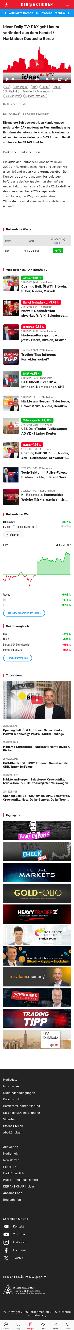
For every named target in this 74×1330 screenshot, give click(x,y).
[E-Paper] (31, 1325)
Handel (57, 86)
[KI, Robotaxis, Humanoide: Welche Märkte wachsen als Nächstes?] (37, 497)
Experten (9, 1166)
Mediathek (10, 1153)
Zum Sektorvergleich (17, 657)
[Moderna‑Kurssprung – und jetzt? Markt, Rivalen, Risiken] (37, 333)
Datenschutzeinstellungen (21, 1112)
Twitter (18, 1258)
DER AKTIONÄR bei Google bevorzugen (26, 113)
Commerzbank (44, 91)
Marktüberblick (13, 1173)
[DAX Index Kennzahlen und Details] (37, 569)
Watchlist (14, 534)
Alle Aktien (10, 1146)
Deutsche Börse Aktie (35, 96)
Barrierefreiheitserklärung (21, 1105)
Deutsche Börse (12, 96)
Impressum (11, 1086)
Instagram (20, 1242)
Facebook (19, 1250)
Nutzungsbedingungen (19, 1092)
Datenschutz (12, 1099)
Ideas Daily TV (20, 86)
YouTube (19, 1234)
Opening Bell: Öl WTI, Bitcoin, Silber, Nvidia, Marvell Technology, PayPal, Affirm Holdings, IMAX (34, 732)
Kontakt (18, 1226)
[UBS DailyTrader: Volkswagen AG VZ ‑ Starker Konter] (37, 427)
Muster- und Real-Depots (20, 1179)
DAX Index (9, 522)
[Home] (43, 1325)
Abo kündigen (12, 1132)
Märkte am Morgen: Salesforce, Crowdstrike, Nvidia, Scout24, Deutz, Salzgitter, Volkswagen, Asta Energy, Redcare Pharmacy (36, 781)
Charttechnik (11, 91)
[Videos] (6, 1325)
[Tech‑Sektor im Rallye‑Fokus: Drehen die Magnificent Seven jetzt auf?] (37, 474)
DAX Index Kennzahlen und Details (24, 613)
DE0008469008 (25, 526)
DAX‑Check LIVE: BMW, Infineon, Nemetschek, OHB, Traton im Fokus (35, 764)
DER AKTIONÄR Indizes (19, 1186)
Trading (45, 86)
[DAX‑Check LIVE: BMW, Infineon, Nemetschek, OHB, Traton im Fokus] (37, 380)
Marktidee (27, 91)
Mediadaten (11, 1079)
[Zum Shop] (18, 1325)
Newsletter (11, 1160)
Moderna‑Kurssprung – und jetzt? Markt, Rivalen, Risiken (36, 748)
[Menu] (69, 4)
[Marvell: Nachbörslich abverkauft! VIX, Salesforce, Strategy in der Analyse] (37, 309)
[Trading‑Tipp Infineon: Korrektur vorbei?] (37, 357)
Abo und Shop (12, 1193)
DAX (7, 86)
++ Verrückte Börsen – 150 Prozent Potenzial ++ (37, 13)
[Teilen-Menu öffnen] (56, 1325)
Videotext (10, 1119)
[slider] (17, 79)
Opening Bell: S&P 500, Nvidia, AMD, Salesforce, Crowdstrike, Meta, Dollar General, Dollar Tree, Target (36, 797)
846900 (7, 526)
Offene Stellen (13, 1126)
